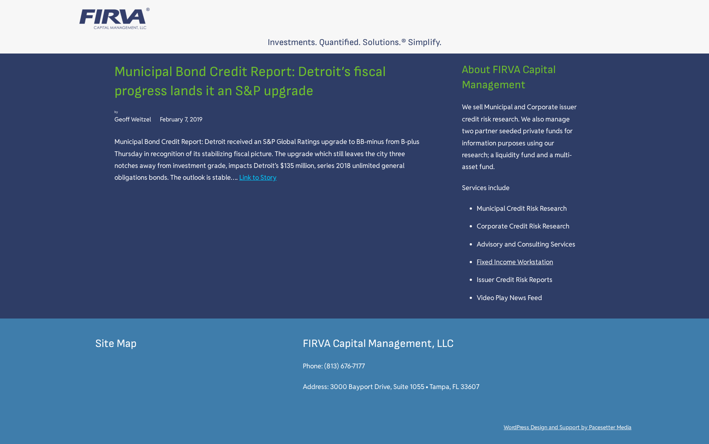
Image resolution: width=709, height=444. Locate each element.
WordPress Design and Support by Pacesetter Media (567, 427)
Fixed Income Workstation (515, 262)
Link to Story (258, 177)
